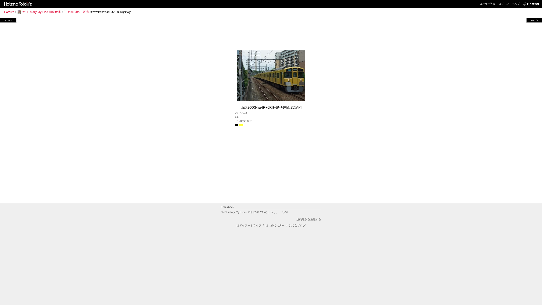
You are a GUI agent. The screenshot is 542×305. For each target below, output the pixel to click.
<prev (8, 20)
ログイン (504, 3)
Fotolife (9, 12)
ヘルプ (516, 3)
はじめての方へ (275, 225)
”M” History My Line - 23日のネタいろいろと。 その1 (254, 212)
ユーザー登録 (487, 3)
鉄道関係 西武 (78, 12)
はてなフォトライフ (248, 225)
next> (534, 20)
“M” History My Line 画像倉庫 (41, 12)
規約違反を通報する (308, 219)
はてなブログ (297, 225)
